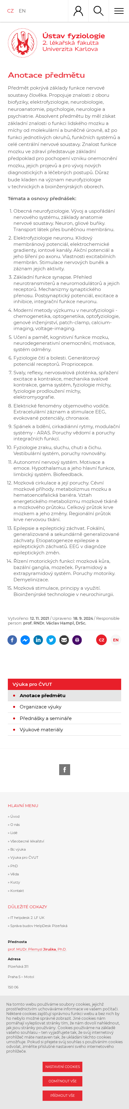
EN (22, 11)
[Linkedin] (38, 638)
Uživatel (78, 11)
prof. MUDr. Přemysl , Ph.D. (37, 949)
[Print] (77, 638)
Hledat (98, 11)
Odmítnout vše (63, 1081)
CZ (10, 11)
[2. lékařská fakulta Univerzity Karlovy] (22, 43)
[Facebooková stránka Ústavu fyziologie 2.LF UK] (64, 769)
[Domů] (81, 43)
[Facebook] (12, 638)
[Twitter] (51, 638)
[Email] (64, 638)
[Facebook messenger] (25, 638)
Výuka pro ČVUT (32, 684)
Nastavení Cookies (62, 1067)
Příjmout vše (62, 1096)
